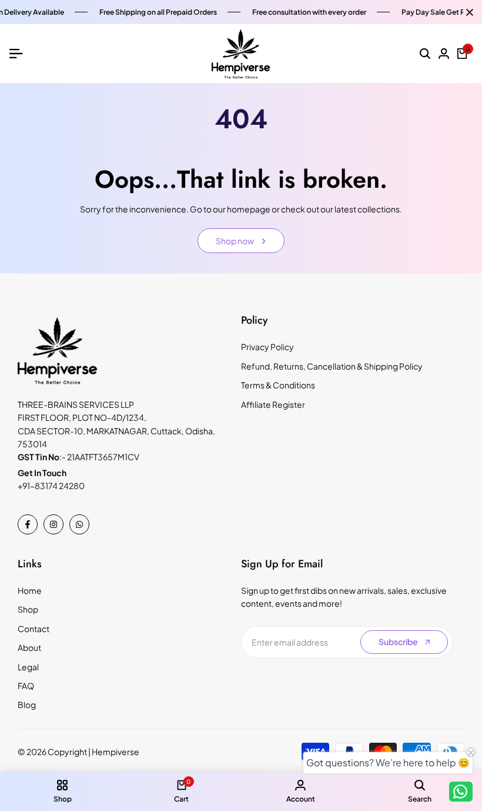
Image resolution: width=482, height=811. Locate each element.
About (29, 647)
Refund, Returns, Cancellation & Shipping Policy (332, 366)
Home (30, 590)
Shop (28, 609)
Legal (28, 667)
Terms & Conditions (278, 385)
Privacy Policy (267, 346)
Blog (27, 704)
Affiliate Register (273, 404)
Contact (33, 628)
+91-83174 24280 (51, 485)
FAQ (26, 685)
